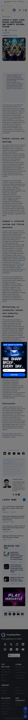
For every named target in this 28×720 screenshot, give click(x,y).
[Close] (25, 343)
